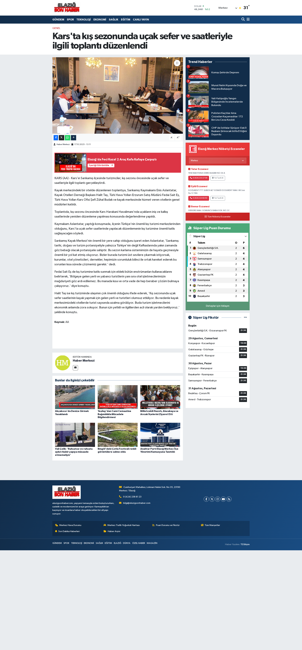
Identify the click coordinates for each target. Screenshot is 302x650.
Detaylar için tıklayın (217, 306)
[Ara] (243, 19)
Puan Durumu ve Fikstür (168, 525)
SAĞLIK (113, 19)
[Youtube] (223, 499)
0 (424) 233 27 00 (200, 178)
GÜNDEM (58, 19)
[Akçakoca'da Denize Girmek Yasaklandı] (75, 397)
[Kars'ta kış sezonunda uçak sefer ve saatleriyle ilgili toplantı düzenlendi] (117, 95)
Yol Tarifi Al (218, 178)
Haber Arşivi (114, 531)
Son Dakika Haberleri (69, 531)
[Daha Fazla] (73, 137)
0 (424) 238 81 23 (132, 497)
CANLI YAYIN (141, 19)
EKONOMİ (99, 19)
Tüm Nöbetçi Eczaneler (219, 217)
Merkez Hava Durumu (70, 525)
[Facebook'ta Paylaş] (56, 137)
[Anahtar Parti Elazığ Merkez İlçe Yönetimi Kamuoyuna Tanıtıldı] (160, 434)
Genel (56, 28)
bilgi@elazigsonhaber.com (136, 503)
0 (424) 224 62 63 (200, 198)
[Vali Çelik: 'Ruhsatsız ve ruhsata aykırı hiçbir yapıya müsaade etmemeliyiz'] (75, 434)
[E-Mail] (75, 367)
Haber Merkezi (63, 144)
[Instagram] (217, 499)
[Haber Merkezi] (62, 362)
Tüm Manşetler (212, 525)
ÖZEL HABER (138, 543)
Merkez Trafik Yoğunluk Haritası (123, 525)
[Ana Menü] (247, 19)
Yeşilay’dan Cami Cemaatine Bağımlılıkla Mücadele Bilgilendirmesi (114, 414)
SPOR (70, 19)
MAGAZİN (152, 543)
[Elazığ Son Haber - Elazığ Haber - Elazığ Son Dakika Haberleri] (66, 8)
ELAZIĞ (117, 543)
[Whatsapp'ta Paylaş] (67, 137)
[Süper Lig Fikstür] (245, 317)
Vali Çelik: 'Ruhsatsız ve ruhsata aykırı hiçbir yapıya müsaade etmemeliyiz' (73, 452)
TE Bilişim (245, 544)
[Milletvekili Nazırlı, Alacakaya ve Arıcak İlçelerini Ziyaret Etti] (160, 397)
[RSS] (229, 499)
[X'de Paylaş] (61, 137)
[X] (212, 499)
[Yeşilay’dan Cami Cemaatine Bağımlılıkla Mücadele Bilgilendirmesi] (118, 397)
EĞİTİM (125, 19)
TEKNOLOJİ (83, 19)
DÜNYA (126, 543)
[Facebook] (206, 499)
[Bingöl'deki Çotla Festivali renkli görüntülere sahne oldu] (118, 434)
